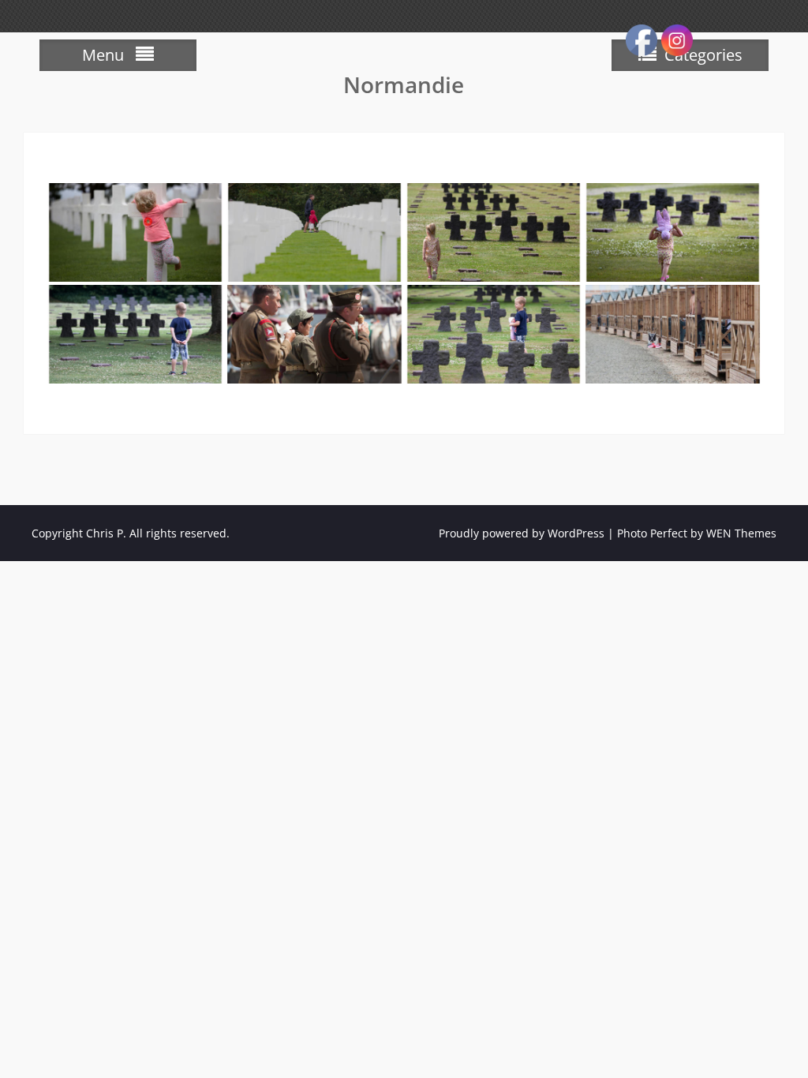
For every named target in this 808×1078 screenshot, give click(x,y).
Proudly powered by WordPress (521, 533)
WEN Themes (741, 533)
